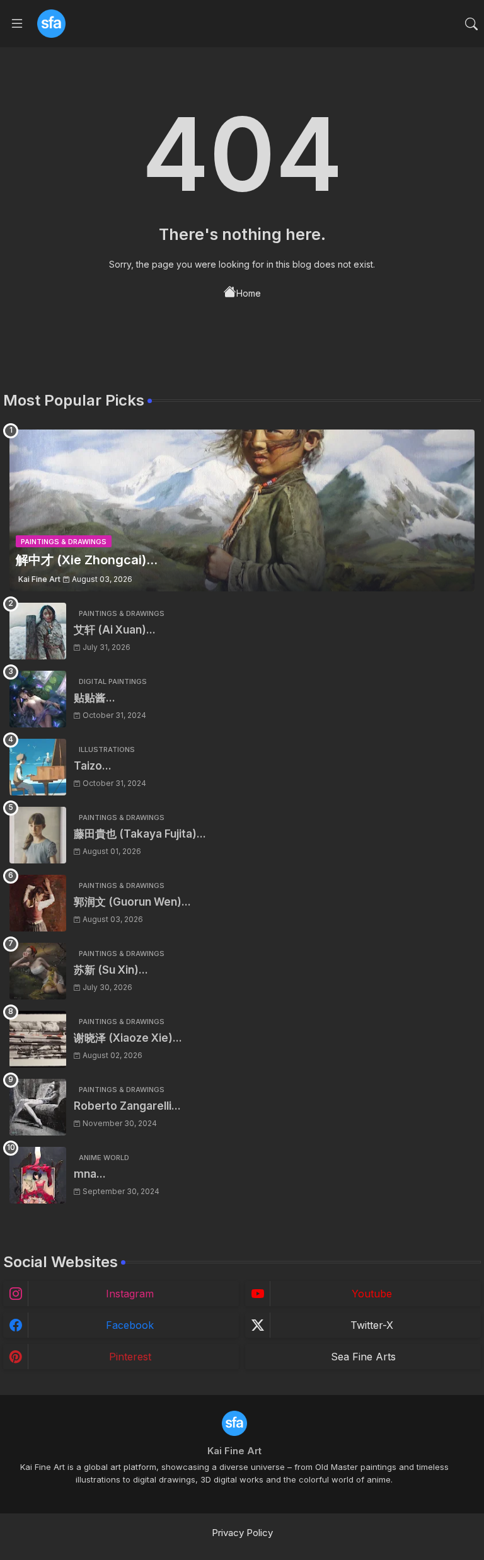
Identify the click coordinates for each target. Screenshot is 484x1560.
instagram (130, 1293)
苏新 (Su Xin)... (111, 970)
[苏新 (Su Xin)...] (37, 971)
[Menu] (17, 24)
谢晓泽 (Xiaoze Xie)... (128, 1038)
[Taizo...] (37, 767)
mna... (90, 1174)
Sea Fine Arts (363, 1356)
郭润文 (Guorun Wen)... (132, 902)
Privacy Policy (242, 1533)
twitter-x (371, 1325)
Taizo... (93, 766)
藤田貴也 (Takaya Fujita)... (140, 834)
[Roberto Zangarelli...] (37, 1107)
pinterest (130, 1356)
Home (248, 293)
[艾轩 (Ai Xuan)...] (37, 631)
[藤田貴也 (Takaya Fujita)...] (37, 835)
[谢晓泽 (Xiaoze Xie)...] (37, 1039)
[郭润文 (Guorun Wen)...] (37, 903)
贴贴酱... (94, 698)
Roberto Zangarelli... (127, 1106)
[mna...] (37, 1175)
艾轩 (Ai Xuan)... (115, 629)
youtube (372, 1293)
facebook (130, 1325)
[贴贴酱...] (37, 699)
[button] (471, 24)
